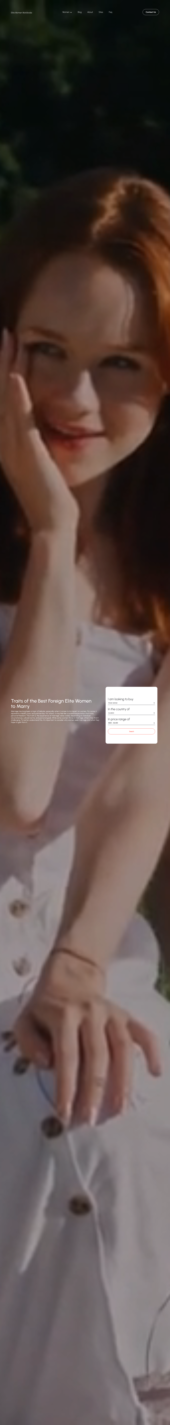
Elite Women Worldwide (21, 12)
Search (131, 731)
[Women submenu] (71, 12)
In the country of (119, 709)
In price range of (119, 719)
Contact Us (151, 12)
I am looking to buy (120, 699)
